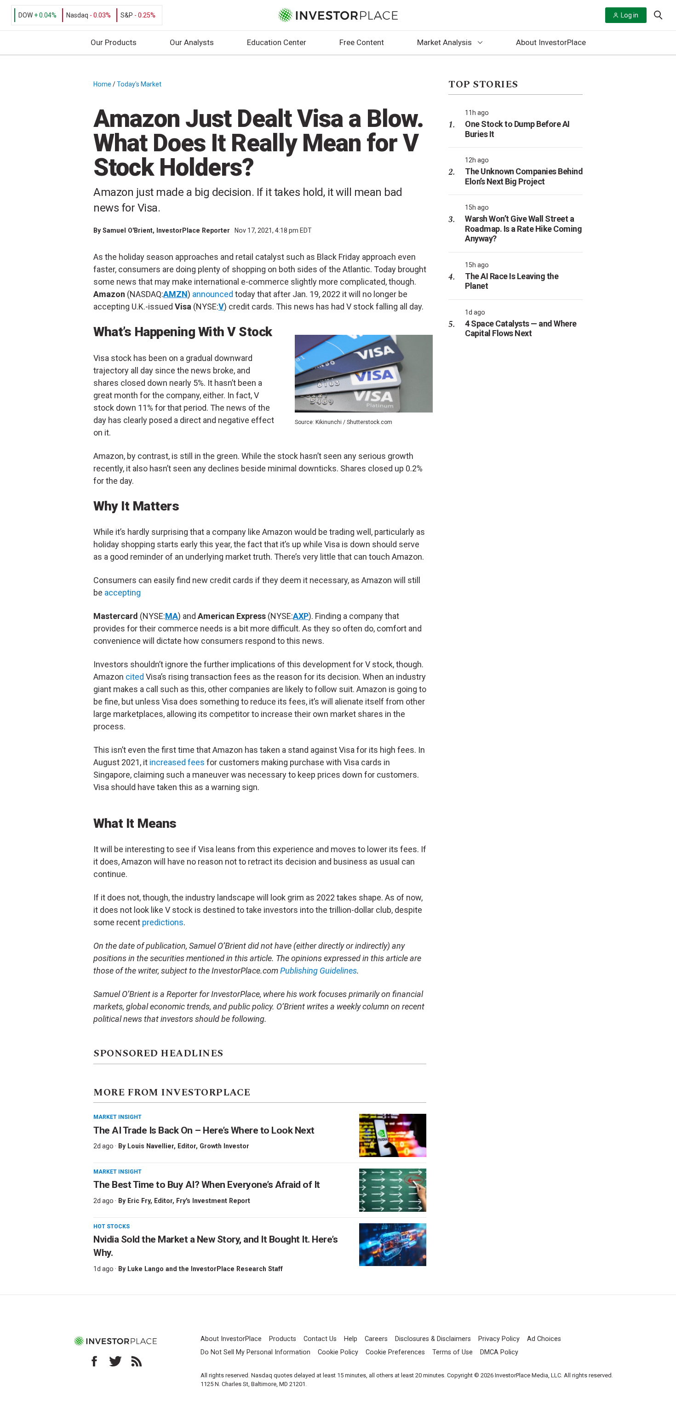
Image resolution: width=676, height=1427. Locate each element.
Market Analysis (444, 42)
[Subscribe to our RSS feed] (136, 1361)
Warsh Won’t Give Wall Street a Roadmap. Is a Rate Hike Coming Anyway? (523, 228)
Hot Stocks (111, 1226)
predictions (162, 922)
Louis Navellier (150, 1146)
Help (350, 1339)
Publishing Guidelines (318, 970)
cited (135, 677)
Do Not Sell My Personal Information (255, 1352)
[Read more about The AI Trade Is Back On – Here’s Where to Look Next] (392, 1135)
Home (102, 84)
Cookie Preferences (395, 1352)
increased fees (177, 762)
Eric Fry (138, 1200)
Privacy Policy (499, 1339)
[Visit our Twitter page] (115, 1361)
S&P (126, 15)
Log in (629, 15)
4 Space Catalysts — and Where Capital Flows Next (521, 328)
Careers (376, 1339)
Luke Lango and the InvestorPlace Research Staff (205, 1268)
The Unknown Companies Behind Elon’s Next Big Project (524, 176)
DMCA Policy (499, 1352)
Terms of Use (452, 1352)
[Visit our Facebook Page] (94, 1361)
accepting (122, 592)
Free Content (361, 42)
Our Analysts (192, 42)
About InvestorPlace (551, 42)
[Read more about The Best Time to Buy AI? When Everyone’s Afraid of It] (392, 1190)
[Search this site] (658, 14)
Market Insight (117, 1117)
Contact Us (320, 1339)
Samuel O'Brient (128, 230)
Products (282, 1339)
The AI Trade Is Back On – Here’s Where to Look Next (204, 1130)
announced (212, 294)
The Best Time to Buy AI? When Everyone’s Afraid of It (206, 1184)
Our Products (114, 42)
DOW (25, 15)
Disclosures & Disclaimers (433, 1339)
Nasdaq (77, 15)
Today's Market (139, 84)
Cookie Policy (338, 1352)
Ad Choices (544, 1339)
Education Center (276, 42)
